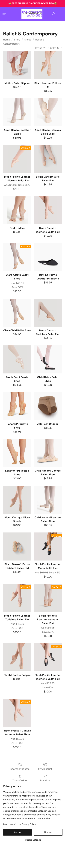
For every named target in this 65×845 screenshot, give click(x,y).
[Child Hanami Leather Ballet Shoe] (48, 500)
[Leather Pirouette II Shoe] (17, 453)
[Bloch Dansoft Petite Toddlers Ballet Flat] (17, 546)
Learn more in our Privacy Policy (19, 824)
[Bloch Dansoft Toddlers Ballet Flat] (48, 313)
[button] (32, 14)
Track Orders (19, 780)
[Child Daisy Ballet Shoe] (48, 359)
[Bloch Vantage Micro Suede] (17, 500)
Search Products (20, 769)
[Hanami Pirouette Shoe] (17, 406)
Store (17, 39)
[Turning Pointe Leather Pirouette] (48, 257)
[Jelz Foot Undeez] (48, 406)
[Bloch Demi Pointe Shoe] (17, 359)
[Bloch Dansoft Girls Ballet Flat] (48, 159)
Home (6, 39)
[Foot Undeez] (17, 210)
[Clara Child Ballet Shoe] (17, 313)
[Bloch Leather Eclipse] (17, 657)
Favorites (45, 780)
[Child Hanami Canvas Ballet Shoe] (48, 453)
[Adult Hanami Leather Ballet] (17, 112)
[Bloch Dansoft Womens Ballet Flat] (48, 210)
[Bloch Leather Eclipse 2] (48, 65)
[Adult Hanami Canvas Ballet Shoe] (48, 112)
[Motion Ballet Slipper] (17, 65)
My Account (45, 769)
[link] (32, 839)
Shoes (27, 39)
